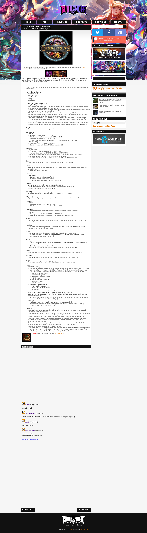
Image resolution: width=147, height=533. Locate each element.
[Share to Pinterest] (32, 347)
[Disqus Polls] (56, 374)
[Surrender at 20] (73, 10)
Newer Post (28, 510)
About (73, 525)
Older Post (84, 510)
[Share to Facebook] (30, 347)
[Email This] (23, 347)
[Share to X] (27, 347)
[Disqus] (56, 426)
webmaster (84, 529)
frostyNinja (69, 529)
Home (67, 525)
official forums (58, 333)
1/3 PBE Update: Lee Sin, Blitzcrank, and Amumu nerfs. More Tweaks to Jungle (110, 100)
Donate (79, 525)
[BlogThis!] (25, 347)
